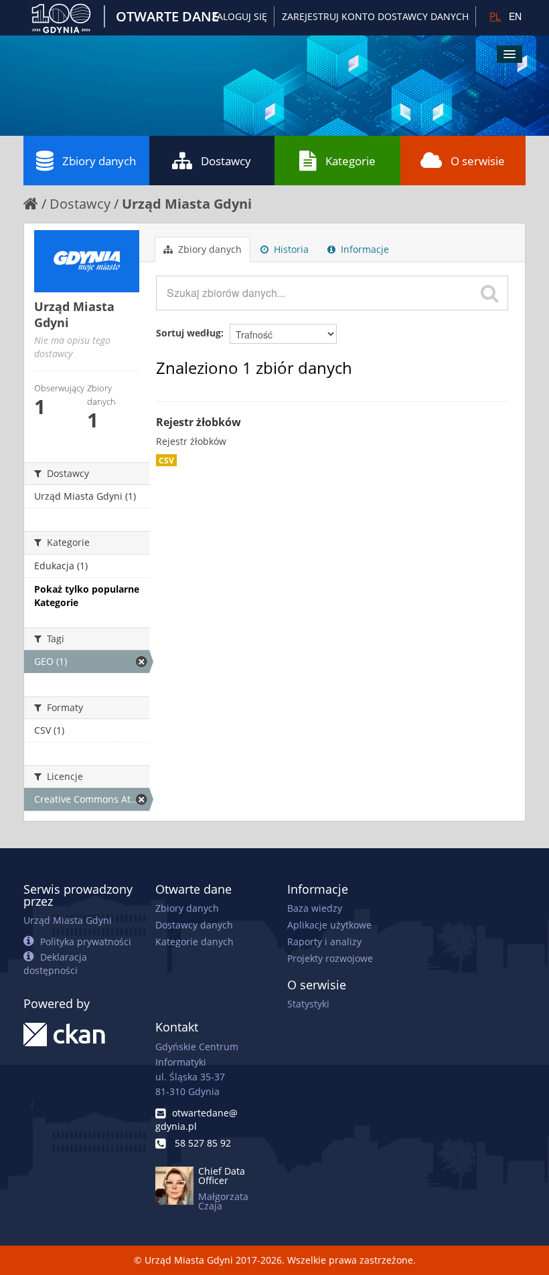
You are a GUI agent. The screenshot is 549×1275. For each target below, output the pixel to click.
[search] (489, 293)
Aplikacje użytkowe (329, 924)
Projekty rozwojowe (330, 958)
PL (495, 16)
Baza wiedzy (314, 908)
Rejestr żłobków (198, 422)
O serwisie (478, 161)
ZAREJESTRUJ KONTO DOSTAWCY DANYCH (375, 16)
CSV (166, 460)
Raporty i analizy (324, 941)
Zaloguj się (239, 16)
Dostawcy (226, 161)
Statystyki (308, 1003)
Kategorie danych (194, 941)
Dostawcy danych (194, 924)
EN (515, 16)
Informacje (363, 249)
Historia (290, 249)
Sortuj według (188, 332)
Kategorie (350, 161)
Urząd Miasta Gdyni (187, 204)
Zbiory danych (99, 161)
